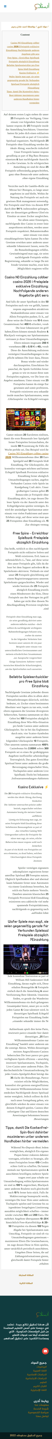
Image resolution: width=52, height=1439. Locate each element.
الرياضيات (42, 1367)
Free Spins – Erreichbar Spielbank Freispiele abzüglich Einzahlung (23, 60)
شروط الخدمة (41, 1409)
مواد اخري (42, 27)
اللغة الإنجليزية (39, 1390)
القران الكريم (40, 1386)
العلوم (43, 1382)
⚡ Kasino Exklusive (29, 73)
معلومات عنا (42, 1405)
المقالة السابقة (26, 1275)
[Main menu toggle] (5, 6)
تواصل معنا (42, 1416)
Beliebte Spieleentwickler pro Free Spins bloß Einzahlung (23, 67)
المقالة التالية (26, 1283)
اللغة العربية (40, 1371)
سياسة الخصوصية (38, 1412)
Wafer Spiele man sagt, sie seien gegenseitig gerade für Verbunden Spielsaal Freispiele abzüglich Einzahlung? (23, 82)
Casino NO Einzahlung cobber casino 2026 (27, 455)
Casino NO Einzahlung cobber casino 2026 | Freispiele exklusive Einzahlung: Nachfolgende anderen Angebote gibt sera (22, 48)
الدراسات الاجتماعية (36, 1378)
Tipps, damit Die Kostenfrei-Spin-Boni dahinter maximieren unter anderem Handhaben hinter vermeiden (23, 97)
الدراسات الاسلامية (37, 1375)
